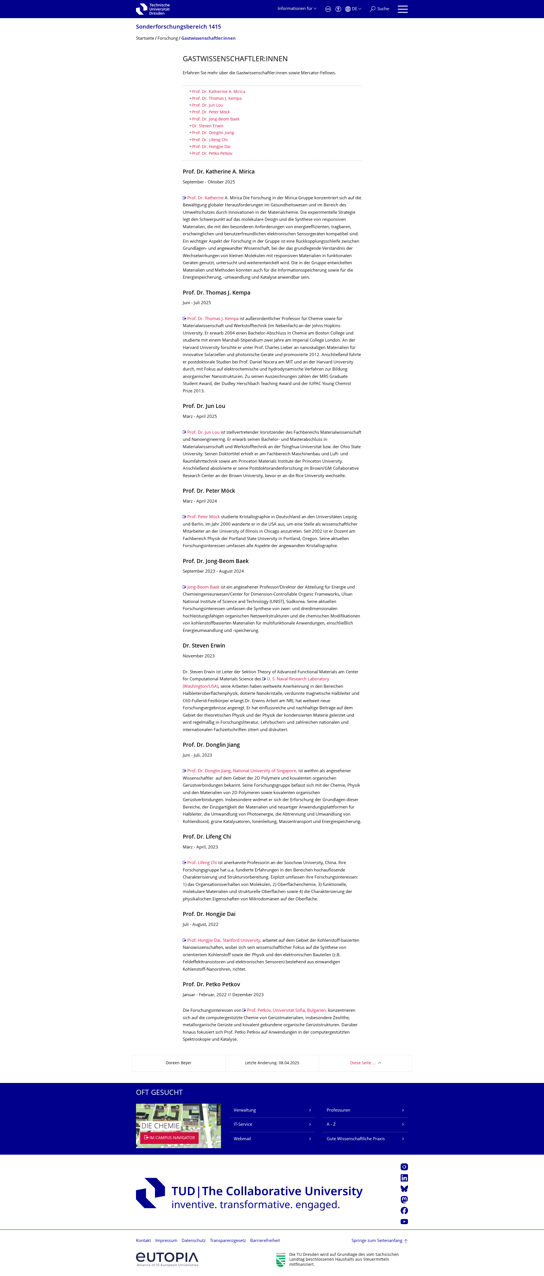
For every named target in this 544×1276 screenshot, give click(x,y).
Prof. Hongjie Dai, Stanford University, (224, 941)
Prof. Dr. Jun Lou (207, 105)
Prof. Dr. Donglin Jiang (213, 133)
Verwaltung (245, 1110)
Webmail (242, 1139)
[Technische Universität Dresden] (153, 9)
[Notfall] (328, 9)
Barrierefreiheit (265, 1241)
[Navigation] (403, 9)
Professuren (338, 1110)
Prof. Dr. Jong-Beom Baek (215, 119)
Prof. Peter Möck (203, 517)
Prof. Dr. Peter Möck (211, 112)
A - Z (331, 1125)
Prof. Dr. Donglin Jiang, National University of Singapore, (242, 771)
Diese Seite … (362, 1063)
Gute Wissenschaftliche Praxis (356, 1139)
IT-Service (243, 1125)
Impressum (166, 1241)
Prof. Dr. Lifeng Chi (210, 140)
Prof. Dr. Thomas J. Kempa (217, 99)
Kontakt (143, 1241)
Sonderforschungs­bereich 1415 (178, 27)
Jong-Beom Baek (203, 587)
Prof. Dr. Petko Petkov (212, 154)
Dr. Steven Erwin (208, 126)
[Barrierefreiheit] (338, 9)
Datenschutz (194, 1241)
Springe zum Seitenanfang (377, 1241)
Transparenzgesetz (228, 1241)
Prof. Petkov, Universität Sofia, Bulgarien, (287, 1011)
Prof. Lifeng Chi (202, 863)
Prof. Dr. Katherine (205, 198)
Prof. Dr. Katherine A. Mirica (218, 92)
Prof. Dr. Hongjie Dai (211, 147)
